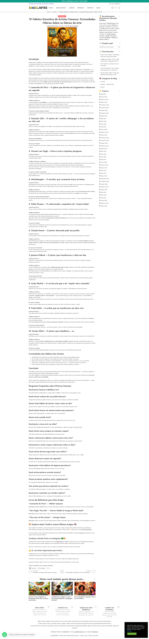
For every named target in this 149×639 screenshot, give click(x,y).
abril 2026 (103, 94)
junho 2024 (103, 154)
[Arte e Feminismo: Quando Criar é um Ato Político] (85, 588)
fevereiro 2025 (104, 132)
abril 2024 (103, 159)
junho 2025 (103, 121)
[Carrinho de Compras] (112, 8)
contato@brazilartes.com (80, 632)
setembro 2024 (104, 146)
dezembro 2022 (105, 178)
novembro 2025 (105, 107)
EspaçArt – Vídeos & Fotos (107, 84)
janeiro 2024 (104, 168)
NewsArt (102, 87)
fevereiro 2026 (104, 99)
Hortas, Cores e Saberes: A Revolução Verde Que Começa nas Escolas (38, 598)
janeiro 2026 (104, 102)
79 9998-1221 (65, 632)
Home (48, 12)
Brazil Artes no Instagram (49, 538)
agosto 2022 (104, 189)
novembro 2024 (105, 140)
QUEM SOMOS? (61, 8)
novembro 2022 (105, 181)
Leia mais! (129, 631)
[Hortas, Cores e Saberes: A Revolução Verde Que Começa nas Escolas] (39, 588)
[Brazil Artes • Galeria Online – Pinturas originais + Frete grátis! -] (38, 7)
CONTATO (90, 8)
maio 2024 (103, 157)
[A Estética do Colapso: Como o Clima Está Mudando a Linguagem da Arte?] (62, 588)
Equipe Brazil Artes (53, 26)
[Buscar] (119, 8)
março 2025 (104, 129)
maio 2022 (103, 198)
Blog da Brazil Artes (87, 529)
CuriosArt (54, 12)
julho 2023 (103, 170)
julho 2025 (103, 118)
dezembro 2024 (105, 138)
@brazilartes (60, 541)
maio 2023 (103, 173)
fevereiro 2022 (104, 203)
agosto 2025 (104, 116)
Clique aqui (82, 533)
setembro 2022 (104, 187)
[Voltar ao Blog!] (62, 571)
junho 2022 (103, 195)
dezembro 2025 (105, 105)
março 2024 (104, 162)
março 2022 (104, 200)
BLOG (98, 8)
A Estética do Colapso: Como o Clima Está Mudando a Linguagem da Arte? (62, 598)
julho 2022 (103, 192)
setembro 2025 (104, 113)
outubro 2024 (104, 143)
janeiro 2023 (104, 176)
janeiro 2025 (104, 135)
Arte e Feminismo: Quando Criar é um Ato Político (85, 597)
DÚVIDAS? (80, 8)
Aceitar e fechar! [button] (132, 634)
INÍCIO (51, 8)
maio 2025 (103, 124)
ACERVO (71, 8)
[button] (4, 634)
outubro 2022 (104, 184)
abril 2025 (103, 127)
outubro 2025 (104, 110)
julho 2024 (103, 151)
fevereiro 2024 (104, 165)
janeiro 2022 (104, 206)
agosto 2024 (104, 148)
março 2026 (104, 97)
